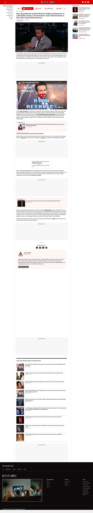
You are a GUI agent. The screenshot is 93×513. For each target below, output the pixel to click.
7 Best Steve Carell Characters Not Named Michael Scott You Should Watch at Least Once (85, 28)
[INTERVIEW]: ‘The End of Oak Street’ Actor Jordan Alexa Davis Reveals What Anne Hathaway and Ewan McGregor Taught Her (85, 15)
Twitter (43, 137)
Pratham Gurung (82, 38)
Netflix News (22, 11)
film (54, 218)
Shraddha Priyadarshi (83, 31)
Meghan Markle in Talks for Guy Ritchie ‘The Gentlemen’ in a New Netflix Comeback (44, 381)
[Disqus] (41, 320)
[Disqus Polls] (41, 286)
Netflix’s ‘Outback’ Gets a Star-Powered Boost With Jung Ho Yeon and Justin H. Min (44, 373)
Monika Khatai (81, 11)
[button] (67, 50)
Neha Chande (20, 20)
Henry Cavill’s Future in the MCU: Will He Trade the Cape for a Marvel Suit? (84, 22)
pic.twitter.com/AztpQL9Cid (37, 163)
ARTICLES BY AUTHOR (23, 266)
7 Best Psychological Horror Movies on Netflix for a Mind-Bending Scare (84, 8)
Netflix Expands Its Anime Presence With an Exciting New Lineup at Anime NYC (43, 416)
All (19, 8)
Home (5, 2)
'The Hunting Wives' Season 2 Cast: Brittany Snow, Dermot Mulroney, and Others (43, 434)
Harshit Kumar (81, 25)
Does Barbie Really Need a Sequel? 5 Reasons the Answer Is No (84, 35)
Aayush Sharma (81, 18)
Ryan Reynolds (24, 111)
